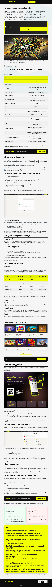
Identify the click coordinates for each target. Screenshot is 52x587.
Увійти (38, 1)
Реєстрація (31, 1)
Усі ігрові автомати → (26, 353)
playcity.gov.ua (7, 169)
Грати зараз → (41, 151)
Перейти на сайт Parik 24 (33, 29)
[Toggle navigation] (42, 2)
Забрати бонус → (41, 498)
